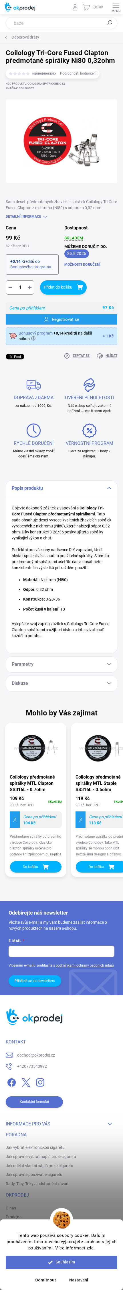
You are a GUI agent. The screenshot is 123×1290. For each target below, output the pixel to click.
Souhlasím (65, 1262)
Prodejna (14, 1217)
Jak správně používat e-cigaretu (34, 1174)
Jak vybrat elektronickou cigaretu (35, 1147)
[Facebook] (11, 1082)
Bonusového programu (30, 267)
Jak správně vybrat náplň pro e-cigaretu (41, 1156)
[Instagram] (39, 1082)
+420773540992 (32, 1066)
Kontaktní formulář (34, 1102)
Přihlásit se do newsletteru (35, 981)
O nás (11, 1208)
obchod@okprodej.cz (36, 1055)
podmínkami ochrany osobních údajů (85, 965)
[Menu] (116, 7)
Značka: (20, 88)
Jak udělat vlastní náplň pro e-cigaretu (39, 1165)
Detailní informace (23, 217)
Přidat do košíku (58, 287)
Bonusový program (36, 333)
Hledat (110, 23)
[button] (36, 827)
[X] (25, 1082)
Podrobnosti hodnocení (78, 73)
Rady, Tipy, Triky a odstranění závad (37, 1183)
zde (90, 1248)
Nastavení (78, 1280)
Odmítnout (45, 1280)
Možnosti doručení (82, 265)
